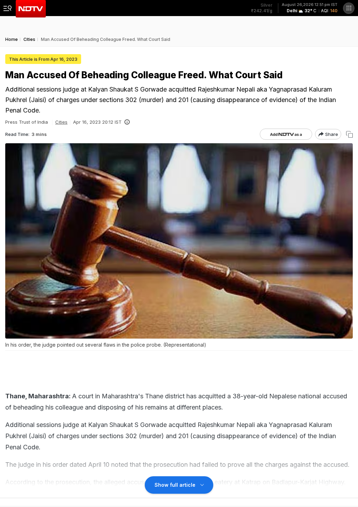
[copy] (349, 134)
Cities (61, 122)
